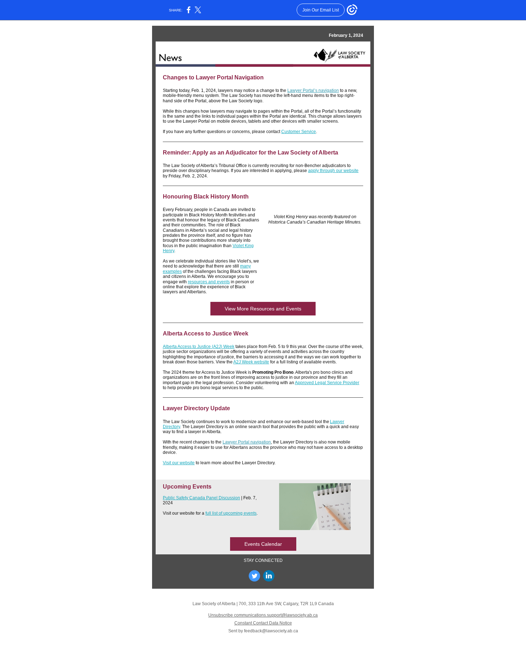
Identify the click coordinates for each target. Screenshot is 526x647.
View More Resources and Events (263, 309)
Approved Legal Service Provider (327, 382)
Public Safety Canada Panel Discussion (201, 497)
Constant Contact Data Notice (263, 623)
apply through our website (333, 170)
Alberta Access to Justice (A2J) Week (198, 346)
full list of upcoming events (231, 513)
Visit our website (179, 462)
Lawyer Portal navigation (247, 442)
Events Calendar (263, 544)
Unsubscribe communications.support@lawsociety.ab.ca (263, 615)
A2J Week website (251, 361)
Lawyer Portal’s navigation (313, 90)
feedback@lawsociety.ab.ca (271, 630)
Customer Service (298, 131)
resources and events (209, 281)
